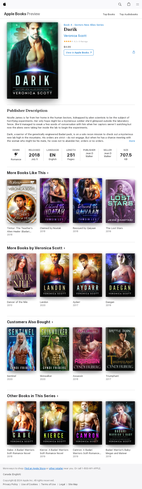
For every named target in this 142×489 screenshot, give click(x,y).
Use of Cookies (29, 484)
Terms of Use (48, 484)
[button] (119, 4)
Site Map (73, 484)
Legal (62, 484)
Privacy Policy (10, 484)
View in (77, 52)
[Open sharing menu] (133, 52)
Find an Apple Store (35, 468)
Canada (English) (12, 474)
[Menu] (137, 4)
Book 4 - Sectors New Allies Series (84, 24)
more (132, 141)
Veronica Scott (75, 36)
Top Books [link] (109, 14)
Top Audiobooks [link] (128, 14)
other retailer (56, 468)
